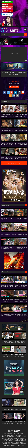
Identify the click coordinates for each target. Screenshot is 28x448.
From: (11, 81)
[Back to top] (24, 444)
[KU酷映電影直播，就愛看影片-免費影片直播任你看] (11, 30)
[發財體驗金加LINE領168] (6, 25)
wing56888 (16, 81)
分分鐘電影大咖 (14, 86)
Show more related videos (14, 163)
